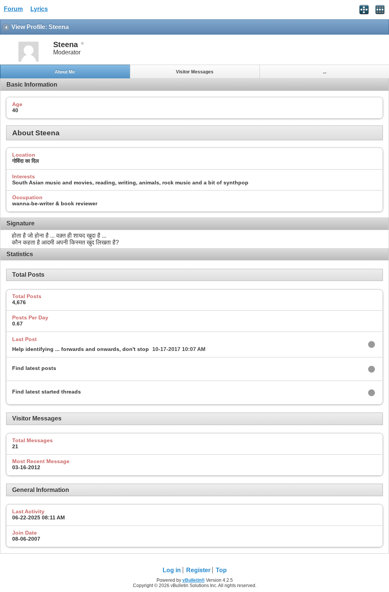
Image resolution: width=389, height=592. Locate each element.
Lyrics (39, 9)
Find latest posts (34, 368)
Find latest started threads (46, 392)
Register (198, 570)
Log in (172, 570)
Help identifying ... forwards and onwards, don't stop (80, 349)
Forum (13, 9)
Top (221, 570)
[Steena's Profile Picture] (28, 61)
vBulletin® (193, 580)
